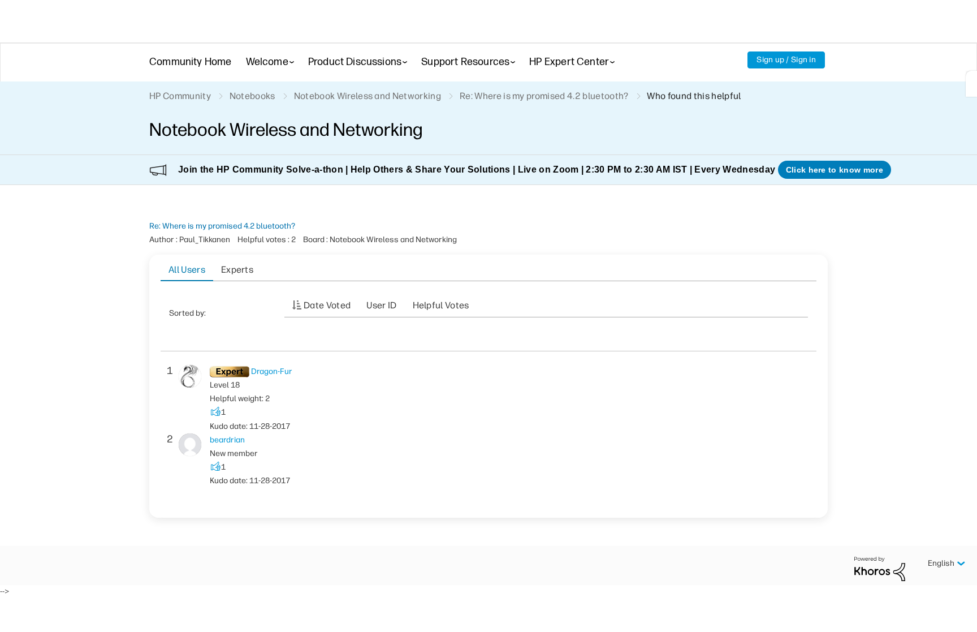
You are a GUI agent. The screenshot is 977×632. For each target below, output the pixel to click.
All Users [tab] (186, 269)
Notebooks (252, 96)
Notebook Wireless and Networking (367, 96)
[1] (971, 84)
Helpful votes (441, 305)
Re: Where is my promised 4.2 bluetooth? (222, 226)
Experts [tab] (237, 269)
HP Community (180, 96)
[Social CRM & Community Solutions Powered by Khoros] (879, 568)
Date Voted (327, 305)
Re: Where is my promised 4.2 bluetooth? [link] (544, 96)
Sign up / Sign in (786, 60)
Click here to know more (834, 169)
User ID (381, 305)
